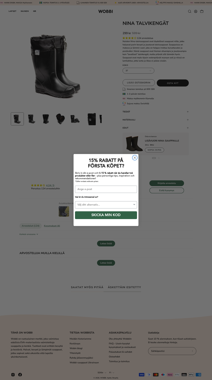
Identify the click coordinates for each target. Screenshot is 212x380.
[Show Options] (134, 204)
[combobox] (105, 204)
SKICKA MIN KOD (106, 215)
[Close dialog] (134, 157)
